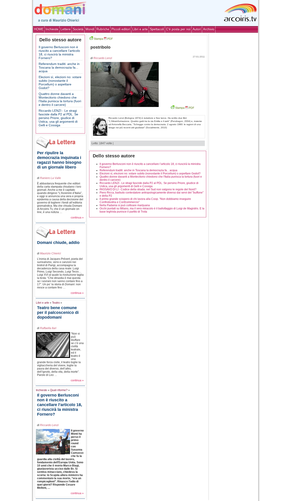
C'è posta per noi (178, 29)
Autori (197, 29)
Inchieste (51, 29)
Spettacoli (157, 29)
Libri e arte (140, 29)
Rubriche (102, 29)
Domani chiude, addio (58, 242)
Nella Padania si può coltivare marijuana (125, 205)
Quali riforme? (59, 390)
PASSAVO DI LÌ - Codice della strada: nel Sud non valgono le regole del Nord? (148, 189)
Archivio (208, 29)
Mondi (89, 29)
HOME (38, 29)
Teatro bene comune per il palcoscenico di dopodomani (58, 312)
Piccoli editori (120, 29)
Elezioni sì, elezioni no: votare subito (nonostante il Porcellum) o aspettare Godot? (60, 82)
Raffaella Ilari (48, 328)
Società (78, 29)
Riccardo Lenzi (49, 425)
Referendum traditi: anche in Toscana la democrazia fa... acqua (59, 67)
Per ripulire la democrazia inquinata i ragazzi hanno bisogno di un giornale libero (59, 160)
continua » (77, 217)
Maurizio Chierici (50, 253)
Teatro (56, 302)
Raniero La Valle (50, 178)
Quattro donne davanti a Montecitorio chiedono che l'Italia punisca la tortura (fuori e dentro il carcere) (60, 99)
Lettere (65, 29)
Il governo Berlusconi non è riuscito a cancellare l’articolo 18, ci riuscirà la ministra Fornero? (59, 52)
